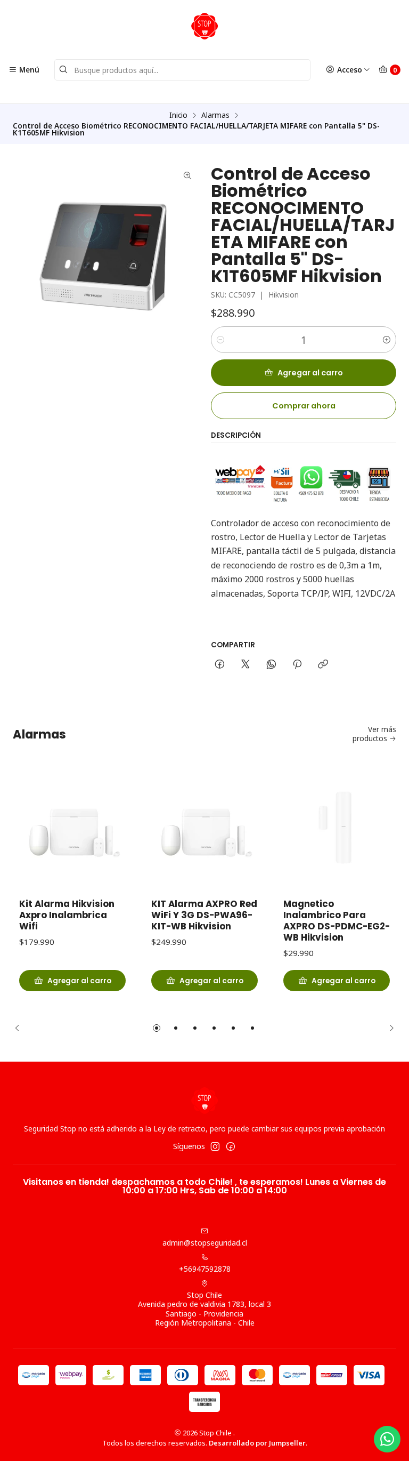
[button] (156, 1028)
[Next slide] (388, 1028)
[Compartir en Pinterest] (297, 665)
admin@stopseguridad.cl (204, 1243)
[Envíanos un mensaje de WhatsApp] (387, 1439)
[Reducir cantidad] (220, 339)
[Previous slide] (21, 1028)
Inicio (178, 115)
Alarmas (215, 115)
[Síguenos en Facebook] (230, 1146)
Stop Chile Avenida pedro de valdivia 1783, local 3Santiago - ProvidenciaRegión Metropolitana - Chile (204, 1309)
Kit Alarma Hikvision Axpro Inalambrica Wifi (66, 915)
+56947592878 (205, 1269)
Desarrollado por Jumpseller (257, 1443)
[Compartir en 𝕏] (245, 665)
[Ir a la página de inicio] (204, 26)
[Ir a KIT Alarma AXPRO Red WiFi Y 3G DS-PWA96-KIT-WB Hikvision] (204, 830)
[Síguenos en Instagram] (215, 1146)
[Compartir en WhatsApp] (271, 665)
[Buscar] (63, 70)
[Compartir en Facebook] (219, 665)
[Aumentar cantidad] (387, 339)
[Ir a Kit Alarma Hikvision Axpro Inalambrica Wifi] (72, 830)
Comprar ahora (304, 405)
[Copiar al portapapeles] (323, 665)
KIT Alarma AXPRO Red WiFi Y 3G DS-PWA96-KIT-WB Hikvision (204, 915)
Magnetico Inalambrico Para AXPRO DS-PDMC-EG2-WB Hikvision (336, 921)
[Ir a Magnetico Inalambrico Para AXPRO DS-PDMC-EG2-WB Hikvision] (336, 830)
